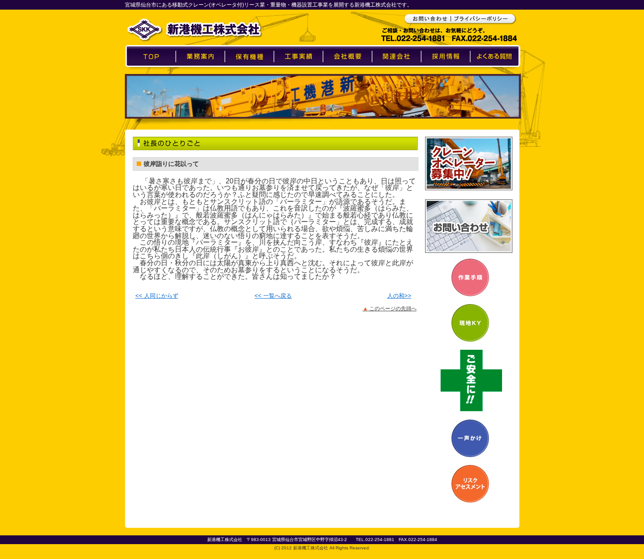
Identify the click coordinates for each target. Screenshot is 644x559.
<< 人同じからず (156, 295)
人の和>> (399, 295)
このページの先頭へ (390, 309)
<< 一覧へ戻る (273, 295)
